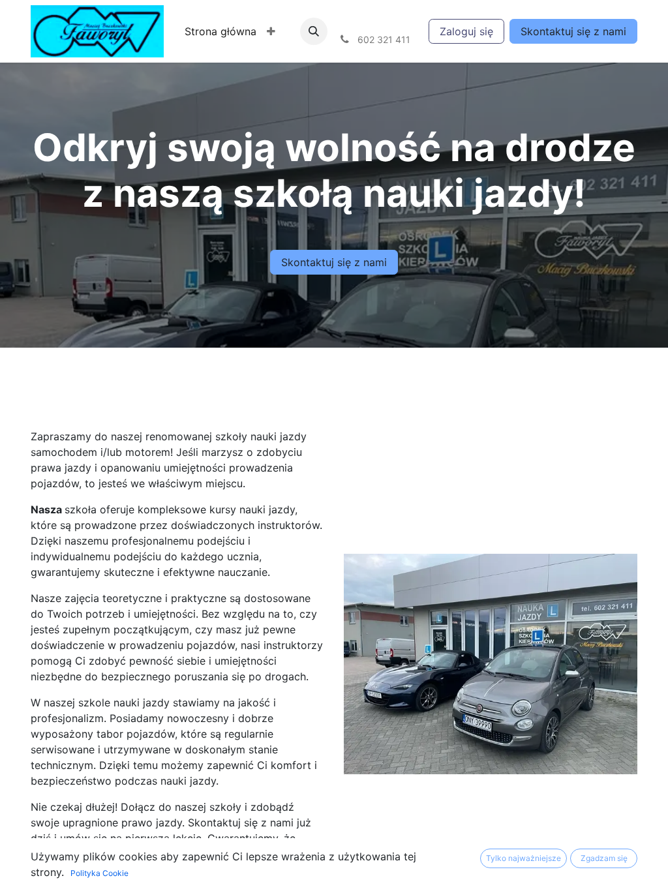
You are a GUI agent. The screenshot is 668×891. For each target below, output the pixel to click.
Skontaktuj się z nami (573, 31)
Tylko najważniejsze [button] (523, 858)
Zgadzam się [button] (604, 858)
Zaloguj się (466, 31)
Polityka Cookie (99, 873)
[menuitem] (220, 31)
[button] (271, 31)
